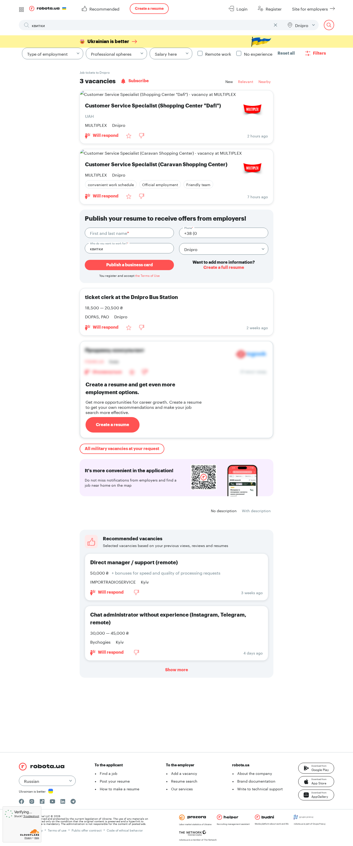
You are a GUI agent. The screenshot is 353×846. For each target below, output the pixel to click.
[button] (316, 768)
